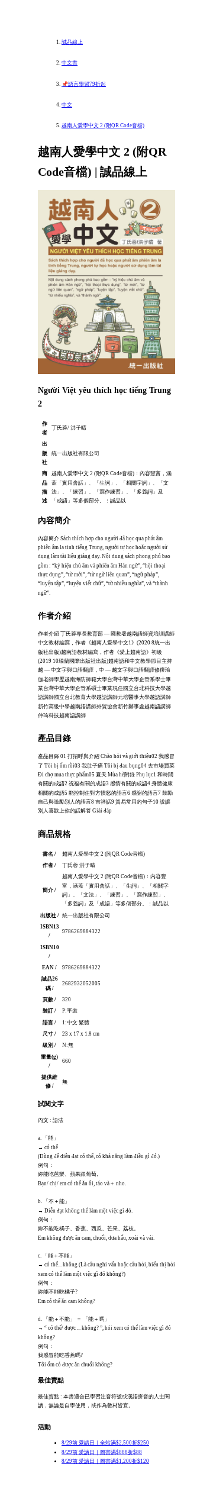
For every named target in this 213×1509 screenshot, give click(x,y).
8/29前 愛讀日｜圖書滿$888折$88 (102, 1452)
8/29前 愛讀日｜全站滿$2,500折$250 (105, 1443)
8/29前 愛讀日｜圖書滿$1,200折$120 (105, 1461)
